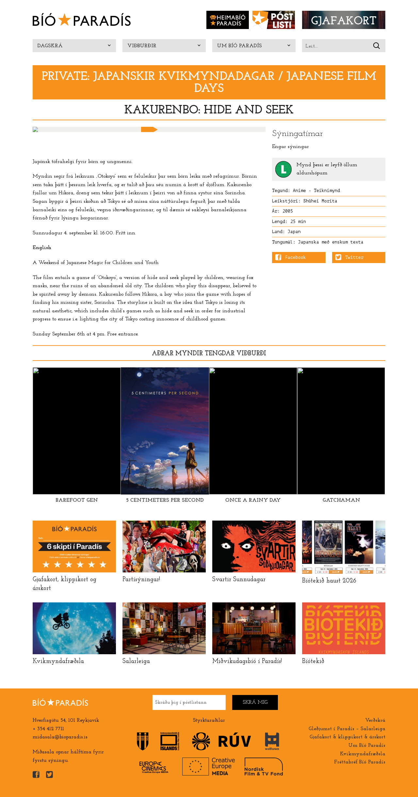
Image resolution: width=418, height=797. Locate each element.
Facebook (295, 257)
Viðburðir (141, 46)
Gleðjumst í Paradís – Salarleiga (347, 728)
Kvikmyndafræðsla (362, 754)
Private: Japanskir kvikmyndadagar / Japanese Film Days (209, 83)
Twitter (354, 257)
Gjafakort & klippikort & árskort (347, 737)
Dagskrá (50, 46)
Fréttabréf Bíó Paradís (359, 762)
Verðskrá (375, 720)
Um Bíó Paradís (239, 46)
